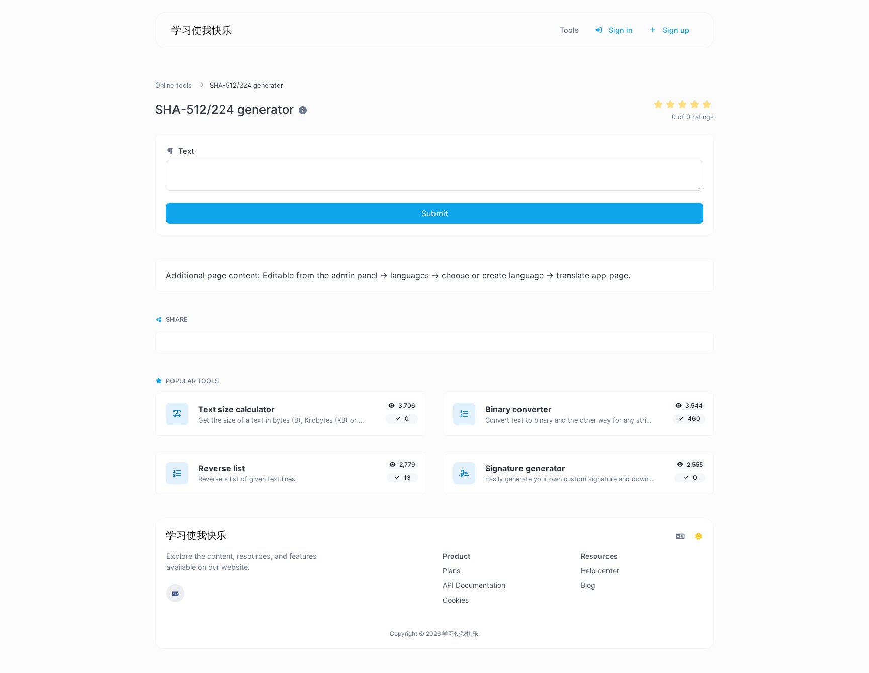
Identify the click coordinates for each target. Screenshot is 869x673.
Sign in (619, 30)
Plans (451, 570)
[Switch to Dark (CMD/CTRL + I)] (698, 536)
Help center (600, 570)
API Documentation (474, 585)
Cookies (456, 600)
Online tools (173, 85)
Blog (588, 585)
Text (185, 151)
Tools (569, 30)
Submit (434, 213)
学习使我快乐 (201, 30)
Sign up (675, 30)
